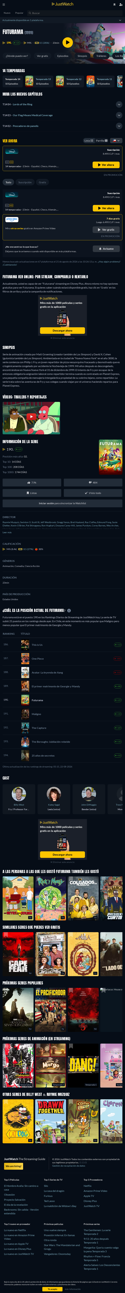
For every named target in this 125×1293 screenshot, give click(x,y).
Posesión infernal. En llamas (59, 1235)
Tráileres (101, 55)
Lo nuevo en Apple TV (16, 1243)
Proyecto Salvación (14, 1199)
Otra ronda (50, 1240)
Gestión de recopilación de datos (68, 1165)
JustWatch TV (91, 1205)
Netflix (87, 1185)
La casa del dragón (54, 1190)
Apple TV (89, 1195)
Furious (48, 1195)
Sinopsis (82, 55)
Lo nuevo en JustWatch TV (19, 1253)
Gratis (42, 182)
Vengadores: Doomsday (57, 1253)
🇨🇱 (114, 140)
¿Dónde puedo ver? (17, 55)
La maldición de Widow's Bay (60, 1205)
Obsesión (9, 1194)
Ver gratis (42, 55)
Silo (46, 1185)
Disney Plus (90, 1200)
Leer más (7, 532)
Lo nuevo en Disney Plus (17, 1248)
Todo (8, 182)
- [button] (17, 104)
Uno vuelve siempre (55, 1230)
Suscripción (25, 182)
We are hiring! (13, 1166)
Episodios (63, 55)
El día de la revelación (16, 1204)
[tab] (62, 104)
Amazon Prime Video (95, 1190)
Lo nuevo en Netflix (15, 1230)
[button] (14, 81)
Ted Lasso (49, 1200)
